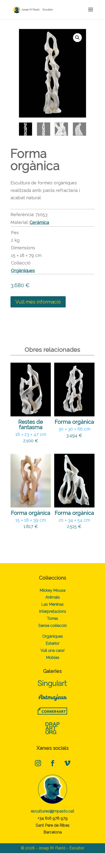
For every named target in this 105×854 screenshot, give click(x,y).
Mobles (52, 657)
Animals (52, 597)
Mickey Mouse (52, 590)
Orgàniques (23, 270)
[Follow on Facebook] (52, 763)
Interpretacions (52, 611)
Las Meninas (52, 604)
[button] (77, 37)
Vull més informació (38, 302)
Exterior (52, 643)
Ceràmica (39, 222)
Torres (52, 618)
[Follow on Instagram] (38, 763)
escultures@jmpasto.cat (52, 811)
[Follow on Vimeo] (67, 763)
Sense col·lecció (52, 625)
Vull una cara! (52, 650)
